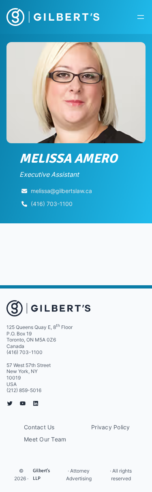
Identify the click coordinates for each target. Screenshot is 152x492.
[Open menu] (141, 17)
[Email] (24, 191)
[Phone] (24, 204)
